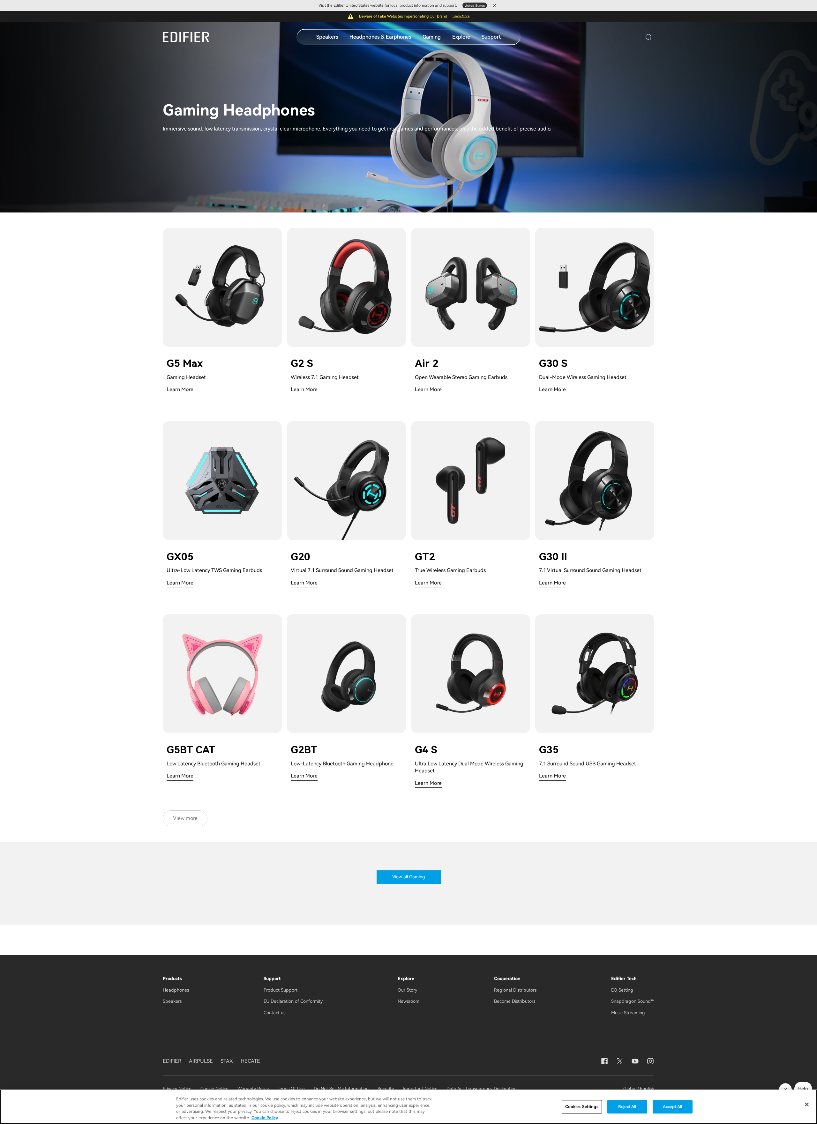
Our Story (407, 990)
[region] (408, 1107)
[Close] (807, 1105)
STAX (227, 1061)
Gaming (432, 37)
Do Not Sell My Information (341, 1088)
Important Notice (420, 1088)
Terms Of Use (291, 1088)
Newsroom (408, 1001)
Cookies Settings (581, 1106)
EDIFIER (172, 1061)
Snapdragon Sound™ (632, 1001)
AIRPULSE (201, 1061)
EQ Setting (622, 990)
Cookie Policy (264, 1117)
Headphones (176, 990)
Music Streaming (628, 1012)
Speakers (327, 37)
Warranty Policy (253, 1088)
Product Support (280, 990)
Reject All (627, 1106)
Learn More (461, 16)
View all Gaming (408, 876)
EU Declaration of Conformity (293, 1001)
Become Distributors (514, 1001)
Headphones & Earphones (380, 37)
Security (386, 1088)
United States (475, 5)
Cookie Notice (214, 1088)
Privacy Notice (178, 1088)
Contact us (274, 1012)
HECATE (250, 1061)
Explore (461, 37)
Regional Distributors (515, 990)
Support (491, 37)
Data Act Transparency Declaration (481, 1088)
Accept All (672, 1106)
